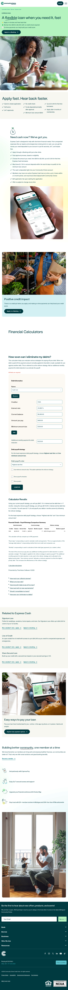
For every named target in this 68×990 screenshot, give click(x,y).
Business (4, 936)
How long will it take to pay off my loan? (22, 585)
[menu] (65, 3)
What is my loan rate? (16, 582)
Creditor (14, 402)
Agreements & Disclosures (23, 975)
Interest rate (15, 408)
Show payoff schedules (20, 476)
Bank (3, 927)
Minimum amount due (19, 426)
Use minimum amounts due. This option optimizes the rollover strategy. (33, 469)
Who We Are (6, 941)
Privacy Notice (4, 975)
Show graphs (17, 481)
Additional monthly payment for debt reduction (22, 441)
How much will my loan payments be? (22, 588)
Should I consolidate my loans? (20, 591)
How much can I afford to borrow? (20, 578)
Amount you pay (17, 420)
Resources (5, 945)
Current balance (17, 414)
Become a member (7, 758)
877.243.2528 (11, 964)
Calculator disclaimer (15, 565)
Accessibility (13, 975)
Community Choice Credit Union (8, 3)
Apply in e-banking (29, 628)
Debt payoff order (17, 461)
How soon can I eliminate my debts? (21, 594)
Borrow (4, 932)
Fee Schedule (34, 975)
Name (13, 386)
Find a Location (61, 962)
